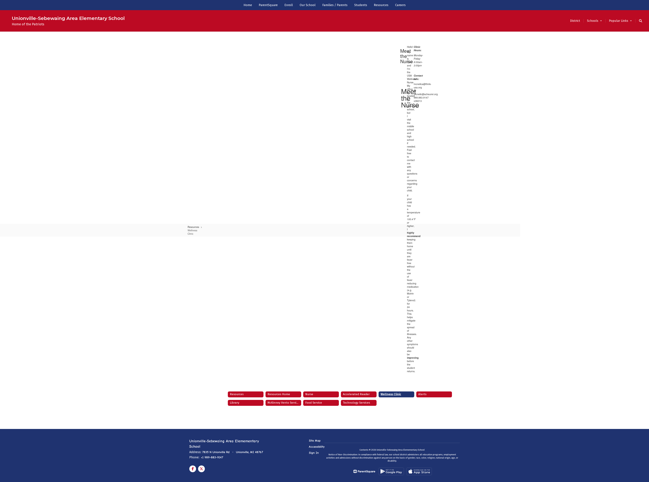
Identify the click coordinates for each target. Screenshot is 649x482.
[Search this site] (640, 20)
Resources (193, 227)
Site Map (314, 440)
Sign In (314, 453)
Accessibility (316, 447)
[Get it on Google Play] (391, 471)
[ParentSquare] (364, 471)
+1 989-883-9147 (212, 457)
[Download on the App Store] (419, 471)
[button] (594, 21)
